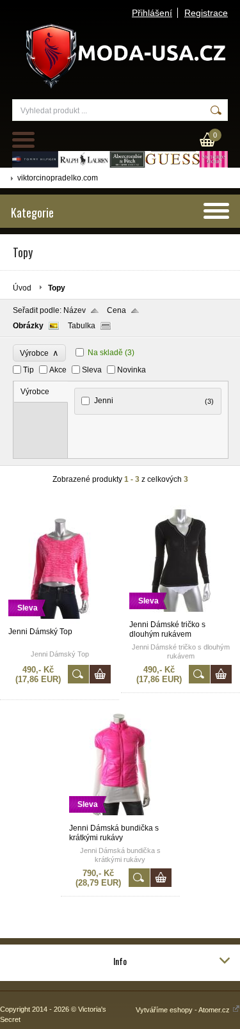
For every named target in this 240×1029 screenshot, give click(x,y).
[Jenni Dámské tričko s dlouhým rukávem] (180, 614)
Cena (116, 310)
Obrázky (28, 325)
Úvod (22, 287)
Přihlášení (152, 13)
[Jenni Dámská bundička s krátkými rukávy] (120, 817)
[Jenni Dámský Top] (59, 621)
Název (74, 310)
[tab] (41, 392)
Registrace (206, 13)
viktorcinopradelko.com (57, 177)
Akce (58, 369)
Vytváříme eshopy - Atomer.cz (184, 1010)
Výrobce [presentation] (34, 391)
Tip (28, 369)
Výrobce (39, 353)
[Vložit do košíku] (100, 674)
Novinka (131, 369)
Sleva (92, 369)
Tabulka (81, 325)
